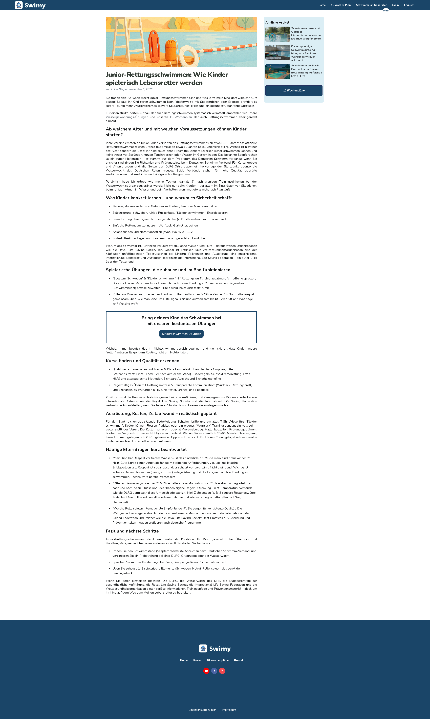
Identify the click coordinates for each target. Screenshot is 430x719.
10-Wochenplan (181, 117)
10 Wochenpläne (294, 90)
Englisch (409, 5)
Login (395, 5)
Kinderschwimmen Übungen (181, 334)
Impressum (229, 709)
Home (322, 5)
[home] (30, 5)
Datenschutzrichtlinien (202, 709)
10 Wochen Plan (341, 5)
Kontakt (239, 660)
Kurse (197, 660)
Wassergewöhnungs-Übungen (127, 117)
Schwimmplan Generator (371, 5)
